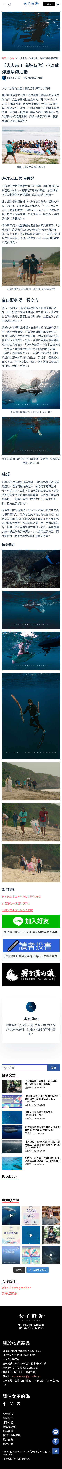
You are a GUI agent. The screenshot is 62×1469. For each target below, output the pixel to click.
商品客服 (8, 1431)
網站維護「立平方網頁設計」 (17, 1458)
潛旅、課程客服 (12, 1435)
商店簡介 (8, 1418)
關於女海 (8, 1439)
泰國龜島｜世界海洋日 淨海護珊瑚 (21, 896)
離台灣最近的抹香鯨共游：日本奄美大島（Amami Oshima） (42, 1128)
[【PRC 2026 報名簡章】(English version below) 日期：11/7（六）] (31, 1255)
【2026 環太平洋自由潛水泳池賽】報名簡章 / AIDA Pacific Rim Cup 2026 (42, 1098)
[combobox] (24, 1067)
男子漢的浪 (9, 1293)
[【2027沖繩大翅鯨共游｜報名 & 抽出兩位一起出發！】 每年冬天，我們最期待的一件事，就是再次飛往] (11, 1215)
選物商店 (8, 1414)
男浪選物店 (49, 4)
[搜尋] (9, 4)
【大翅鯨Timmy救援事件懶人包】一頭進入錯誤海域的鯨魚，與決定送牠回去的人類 (42, 1144)
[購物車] (57, 4)
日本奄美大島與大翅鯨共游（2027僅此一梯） (39, 1113)
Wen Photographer (16, 1287)
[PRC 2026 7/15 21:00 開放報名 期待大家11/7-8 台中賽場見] (51, 1215)
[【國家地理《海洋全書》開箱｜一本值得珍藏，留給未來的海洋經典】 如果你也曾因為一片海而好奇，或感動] (51, 1235)
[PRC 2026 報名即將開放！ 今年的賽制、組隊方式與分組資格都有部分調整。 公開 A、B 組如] (11, 1235)
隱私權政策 (9, 1426)
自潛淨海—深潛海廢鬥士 (16, 903)
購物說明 (8, 1422)
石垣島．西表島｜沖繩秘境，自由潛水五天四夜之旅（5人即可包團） (43, 1159)
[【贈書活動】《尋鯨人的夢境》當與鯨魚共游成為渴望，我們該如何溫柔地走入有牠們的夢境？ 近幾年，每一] (11, 1255)
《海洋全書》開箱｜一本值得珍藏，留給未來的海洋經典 (41, 1082)
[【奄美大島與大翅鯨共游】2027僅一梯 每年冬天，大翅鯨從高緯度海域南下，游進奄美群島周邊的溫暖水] (31, 1235)
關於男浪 (8, 1443)
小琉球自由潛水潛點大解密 (17, 910)
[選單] (4, 4)
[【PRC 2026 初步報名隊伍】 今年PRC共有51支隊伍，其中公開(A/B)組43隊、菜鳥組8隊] (31, 1215)
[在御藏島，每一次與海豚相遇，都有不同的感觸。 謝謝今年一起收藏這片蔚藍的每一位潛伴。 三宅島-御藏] (51, 1255)
